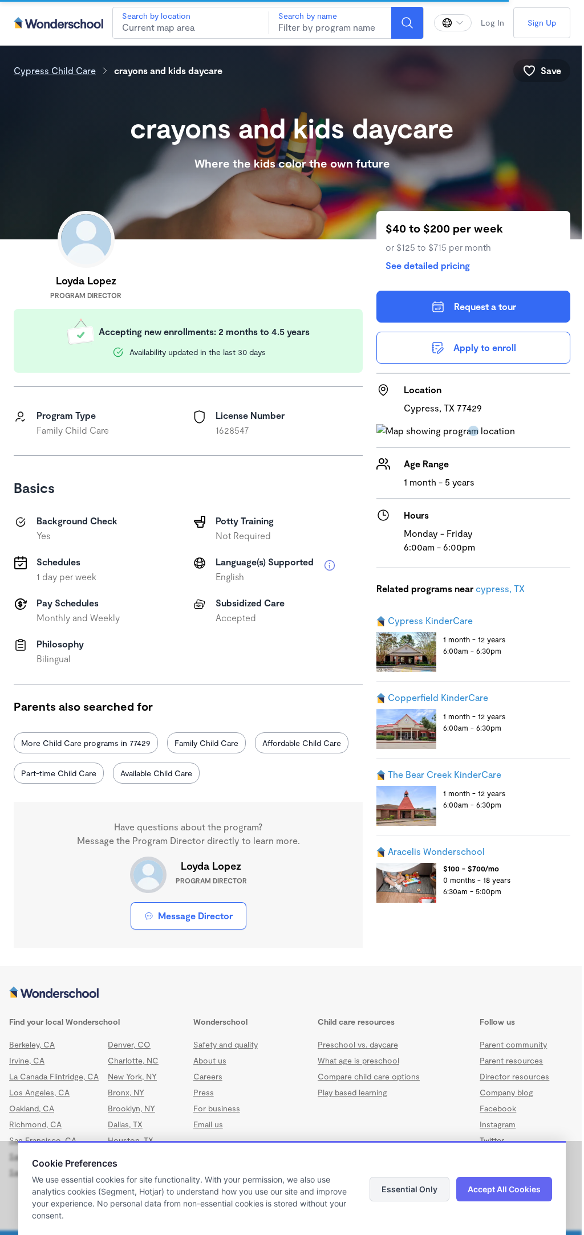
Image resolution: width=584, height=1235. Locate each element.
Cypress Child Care (55, 70)
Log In (492, 22)
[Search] (407, 23)
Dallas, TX (125, 1124)
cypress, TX (500, 588)
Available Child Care (156, 773)
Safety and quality (225, 1044)
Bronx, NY (126, 1092)
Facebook (498, 1108)
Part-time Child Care (58, 773)
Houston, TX (130, 1140)
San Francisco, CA (42, 1140)
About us (209, 1060)
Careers (207, 1076)
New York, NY (132, 1076)
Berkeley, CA (32, 1044)
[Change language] (453, 22)
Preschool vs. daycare (358, 1044)
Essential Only (409, 1189)
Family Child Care (206, 743)
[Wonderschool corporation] (292, 993)
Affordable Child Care (301, 743)
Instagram (498, 1124)
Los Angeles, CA (39, 1092)
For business (216, 1108)
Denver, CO (129, 1044)
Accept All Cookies (504, 1189)
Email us (208, 1124)
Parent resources (511, 1060)
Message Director (195, 915)
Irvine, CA (26, 1060)
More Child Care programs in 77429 (86, 743)
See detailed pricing (428, 265)
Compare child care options (369, 1076)
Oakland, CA (31, 1108)
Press (203, 1092)
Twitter (492, 1140)
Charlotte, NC (133, 1060)
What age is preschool (358, 1060)
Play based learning (352, 1092)
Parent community (513, 1044)
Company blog (506, 1092)
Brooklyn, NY (131, 1108)
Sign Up (542, 22)
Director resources (514, 1076)
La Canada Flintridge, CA (54, 1076)
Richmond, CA (35, 1124)
